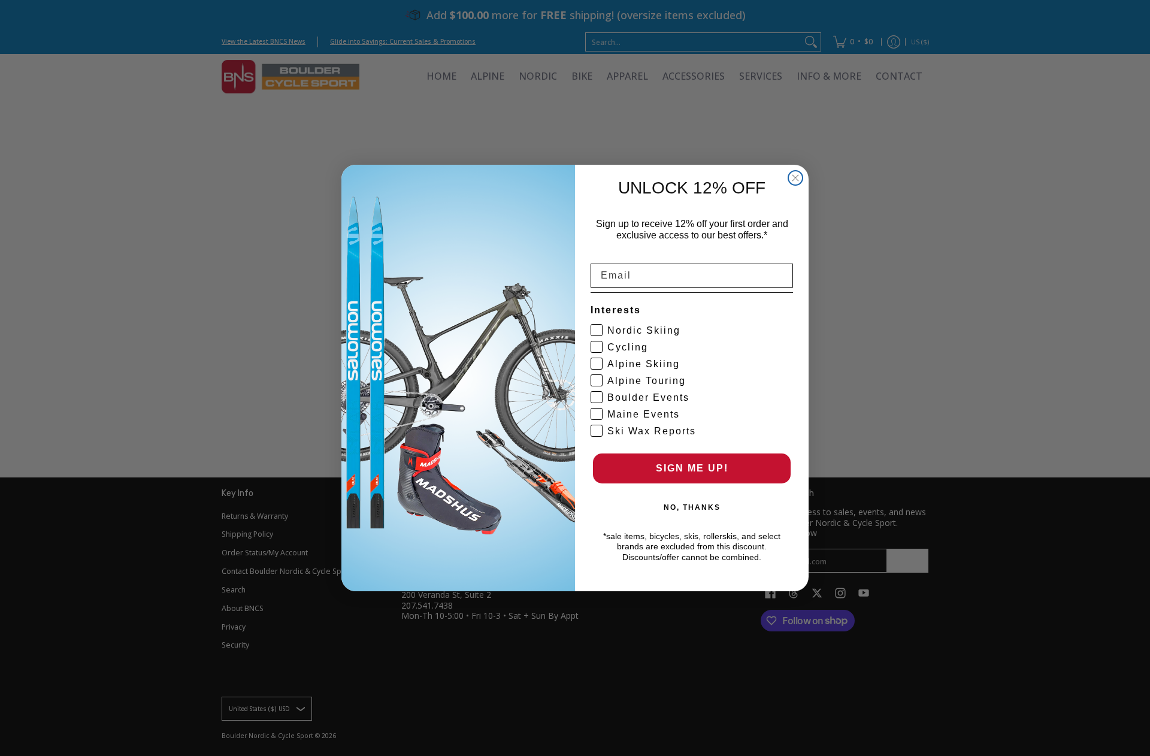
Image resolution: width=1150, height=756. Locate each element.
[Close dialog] (795, 178)
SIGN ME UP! (692, 468)
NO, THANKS (692, 507)
